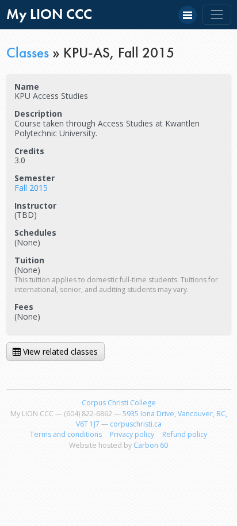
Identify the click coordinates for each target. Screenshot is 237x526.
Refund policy (184, 434)
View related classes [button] (59, 351)
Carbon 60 (150, 445)
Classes (27, 52)
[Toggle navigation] (216, 15)
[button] (187, 15)
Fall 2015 (31, 187)
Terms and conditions (66, 434)
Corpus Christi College (119, 403)
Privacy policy (132, 434)
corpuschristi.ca (136, 424)
